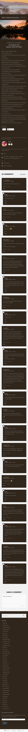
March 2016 (5, 684)
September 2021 (6, 629)
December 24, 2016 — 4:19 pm (10, 195)
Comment (22, 605)
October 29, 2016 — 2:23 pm (8, 329)
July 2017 (5, 658)
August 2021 (5, 631)
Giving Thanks (6, 163)
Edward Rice (6, 239)
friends (21, 156)
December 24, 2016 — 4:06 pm (10, 566)
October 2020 (6, 643)
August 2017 (5, 656)
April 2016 (5, 682)
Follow (4, 723)
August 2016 (5, 674)
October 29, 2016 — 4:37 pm (8, 370)
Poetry (4, 153)
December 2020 (6, 639)
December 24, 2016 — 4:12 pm (10, 462)
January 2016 (5, 688)
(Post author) (4, 193)
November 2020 (6, 641)
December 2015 (6, 690)
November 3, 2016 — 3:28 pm (8, 478)
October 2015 (6, 692)
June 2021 (5, 633)
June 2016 (5, 678)
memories (5, 158)
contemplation (12, 156)
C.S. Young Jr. (6, 180)
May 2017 (5, 660)
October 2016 (6, 670)
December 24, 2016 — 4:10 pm (10, 526)
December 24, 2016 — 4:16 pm (10, 351)
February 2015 (6, 709)
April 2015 (5, 704)
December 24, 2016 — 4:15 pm (10, 394)
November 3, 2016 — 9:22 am (8, 446)
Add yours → (23, 174)
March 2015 (5, 706)
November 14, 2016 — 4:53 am (8, 507)
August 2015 (5, 696)
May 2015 (5, 702)
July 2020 (5, 647)
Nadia (9, 141)
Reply (4, 188)
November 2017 (6, 653)
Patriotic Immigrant (7, 165)
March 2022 (5, 625)
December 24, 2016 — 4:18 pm (10, 226)
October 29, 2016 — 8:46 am (8, 210)
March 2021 (5, 637)
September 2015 (6, 694)
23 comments (18, 42)
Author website (11, 144)
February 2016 (6, 686)
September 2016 (6, 672)
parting (10, 158)
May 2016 (5, 680)
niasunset (5, 328)
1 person (8, 186)
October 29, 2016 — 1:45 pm (8, 298)
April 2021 (5, 635)
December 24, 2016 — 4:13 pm (10, 428)
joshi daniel (6, 477)
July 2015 (5, 698)
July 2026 (5, 623)
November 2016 (6, 668)
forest (17, 156)
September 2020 (6, 645)
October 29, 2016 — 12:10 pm (8, 258)
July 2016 (5, 676)
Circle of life (5, 156)
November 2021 (6, 627)
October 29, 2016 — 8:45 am (8, 181)
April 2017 (5, 662)
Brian (4, 506)
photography (15, 158)
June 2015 (5, 700)
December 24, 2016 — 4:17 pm (10, 314)
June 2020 (5, 649)
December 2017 (6, 651)
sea (19, 158)
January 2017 (5, 666)
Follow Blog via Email (7, 712)
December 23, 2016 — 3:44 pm (8, 547)
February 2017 (6, 664)
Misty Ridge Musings (10, 18)
